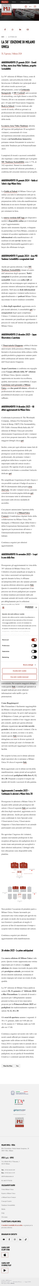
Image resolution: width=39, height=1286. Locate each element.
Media (3, 1209)
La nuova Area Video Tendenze (14, 125)
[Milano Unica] (6, 9)
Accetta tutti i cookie (19, 671)
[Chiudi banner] (36, 607)
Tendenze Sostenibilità (8, 1205)
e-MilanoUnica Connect (25, 2)
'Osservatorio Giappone (13, 345)
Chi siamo (4, 1217)
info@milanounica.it (7, 1176)
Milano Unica (5, 2)
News (2, 37)
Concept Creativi (6, 1201)
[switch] (34, 645)
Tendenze (14, 2)
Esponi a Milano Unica (8, 1193)
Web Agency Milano (5, 1283)
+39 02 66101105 (9, 1170)
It (29, 6)
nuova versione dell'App (14, 217)
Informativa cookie (5, 1281)
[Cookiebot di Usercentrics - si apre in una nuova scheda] (25, 607)
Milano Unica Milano (7, 1066)
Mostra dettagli (28, 665)
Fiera (17, 1066)
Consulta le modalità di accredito (11, 1225)
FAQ (2, 1213)
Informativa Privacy (17, 1281)
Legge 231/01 (28, 1281)
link (32, 584)
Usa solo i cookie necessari (19, 677)
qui (31, 309)
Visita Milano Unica (7, 1189)
